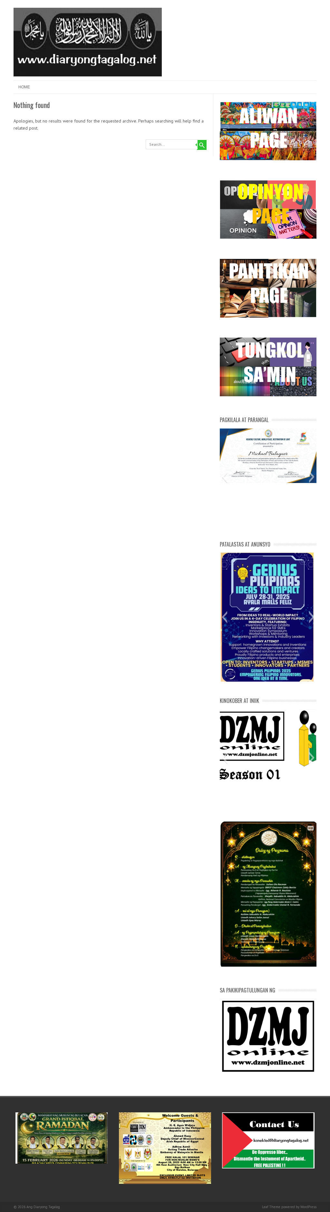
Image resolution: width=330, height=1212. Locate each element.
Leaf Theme (271, 1207)
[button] (224, 476)
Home (24, 87)
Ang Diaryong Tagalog (43, 1207)
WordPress (308, 1207)
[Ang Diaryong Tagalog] (88, 75)
